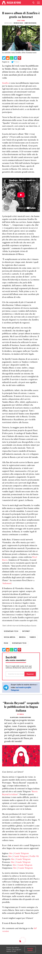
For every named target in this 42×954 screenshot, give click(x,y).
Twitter (16, 62)
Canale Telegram (21, 853)
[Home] (3, 3)
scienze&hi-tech (11, 631)
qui (17, 949)
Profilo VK (34, 856)
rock (6, 643)
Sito (11, 853)
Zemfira (5, 83)
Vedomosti (6, 583)
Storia (20, 714)
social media (9, 637)
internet (26, 631)
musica (22, 637)
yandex (33, 637)
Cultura (21, 20)
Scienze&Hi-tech (19, 643)
